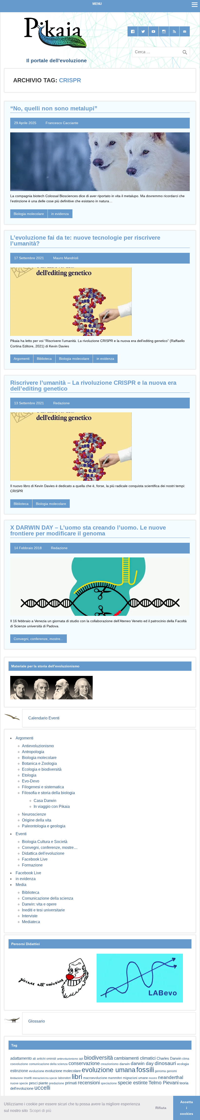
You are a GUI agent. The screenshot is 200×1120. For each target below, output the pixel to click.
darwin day (142, 1063)
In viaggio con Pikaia (52, 806)
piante (43, 1083)
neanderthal (170, 1077)
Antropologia (33, 752)
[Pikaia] (54, 46)
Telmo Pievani (164, 1082)
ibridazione (16, 1078)
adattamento (21, 1058)
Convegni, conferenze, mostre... (38, 639)
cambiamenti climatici (135, 1058)
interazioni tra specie (45, 1078)
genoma (160, 1071)
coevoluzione (19, 1064)
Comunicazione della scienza (47, 898)
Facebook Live (35, 859)
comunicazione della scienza (48, 1064)
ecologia (183, 1064)
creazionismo (110, 1064)
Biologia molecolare (29, 214)
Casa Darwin (45, 801)
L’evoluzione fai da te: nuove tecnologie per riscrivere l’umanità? (85, 240)
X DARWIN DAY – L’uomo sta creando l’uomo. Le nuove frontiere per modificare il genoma (88, 530)
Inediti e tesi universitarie (43, 910)
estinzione (19, 1070)
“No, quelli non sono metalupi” (53, 108)
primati (71, 1083)
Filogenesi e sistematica (43, 787)
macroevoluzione (95, 1078)
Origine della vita (36, 820)
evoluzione (36, 1071)
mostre (153, 1078)
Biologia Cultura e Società (44, 842)
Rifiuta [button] (160, 1108)
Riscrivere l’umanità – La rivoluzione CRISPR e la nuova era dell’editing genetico (93, 385)
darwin (125, 1064)
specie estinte (133, 1082)
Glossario (36, 1021)
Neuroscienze (34, 814)
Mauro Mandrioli (65, 258)
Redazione (61, 403)
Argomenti (22, 359)
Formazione (32, 865)
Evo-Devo (30, 781)
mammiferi (115, 1078)
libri (77, 1076)
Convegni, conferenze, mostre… (50, 847)
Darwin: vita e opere (39, 904)
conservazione (84, 1063)
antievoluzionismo (67, 1058)
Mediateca (31, 922)
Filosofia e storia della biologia (48, 793)
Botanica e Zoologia (39, 763)
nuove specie (19, 1083)
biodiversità (98, 1058)
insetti (28, 1078)
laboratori (64, 1077)
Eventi (21, 834)
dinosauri (165, 1063)
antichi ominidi (46, 1058)
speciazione (109, 1083)
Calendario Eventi (44, 718)
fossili (145, 1070)
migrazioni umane (135, 1078)
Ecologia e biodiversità (41, 769)
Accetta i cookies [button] (186, 1108)
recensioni (89, 1082)
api (81, 1058)
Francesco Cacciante (62, 123)
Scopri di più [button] (40, 1111)
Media (21, 885)
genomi (172, 1071)
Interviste (30, 916)
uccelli (42, 1088)
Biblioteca (44, 359)
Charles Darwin (169, 1058)
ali (34, 1058)
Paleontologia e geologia (43, 826)
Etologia (29, 775)
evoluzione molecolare (63, 1071)
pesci (33, 1083)
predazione (56, 1083)
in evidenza (60, 214)
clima (185, 1058)
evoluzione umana (108, 1070)
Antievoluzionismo (38, 746)
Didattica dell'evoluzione (43, 853)
